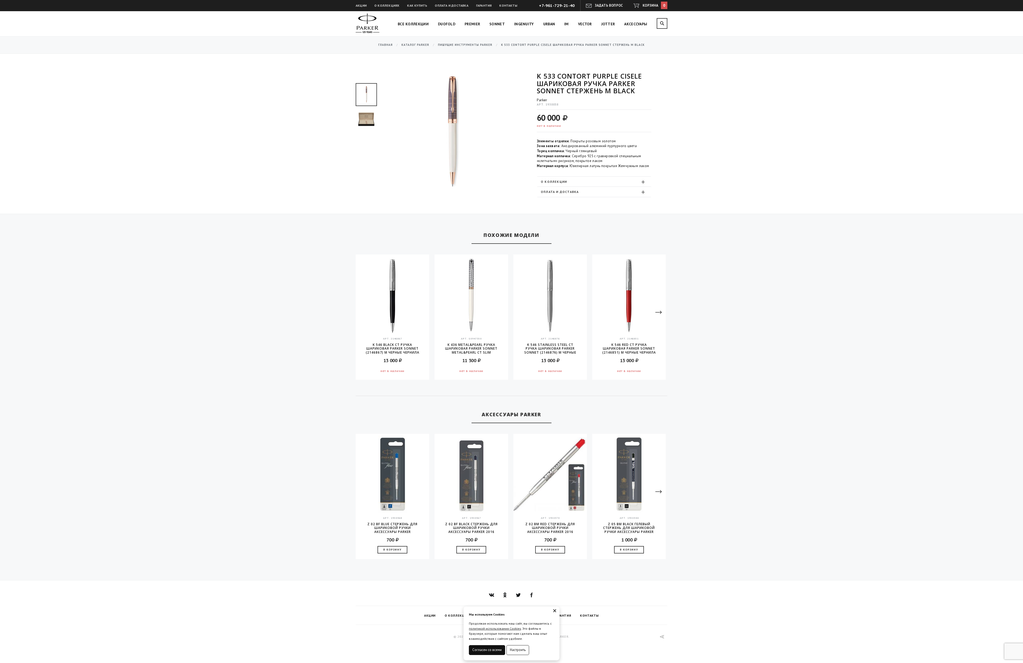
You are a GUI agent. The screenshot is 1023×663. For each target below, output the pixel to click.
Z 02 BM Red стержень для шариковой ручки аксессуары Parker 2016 (550, 527)
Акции (361, 5)
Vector (585, 24)
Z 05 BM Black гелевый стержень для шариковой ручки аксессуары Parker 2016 (629, 527)
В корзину (392, 549)
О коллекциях (386, 5)
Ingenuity (524, 24)
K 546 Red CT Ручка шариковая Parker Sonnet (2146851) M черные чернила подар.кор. (629, 348)
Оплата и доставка (451, 5)
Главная (385, 45)
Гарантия (484, 5)
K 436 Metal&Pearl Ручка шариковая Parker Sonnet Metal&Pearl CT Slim (471, 348)
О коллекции (554, 182)
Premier (472, 24)
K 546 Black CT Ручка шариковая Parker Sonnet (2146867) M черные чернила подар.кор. (392, 348)
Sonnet (497, 24)
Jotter (608, 24)
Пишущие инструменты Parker (465, 45)
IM (566, 24)
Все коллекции (413, 24)
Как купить (417, 5)
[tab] (594, 181)
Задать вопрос (609, 5)
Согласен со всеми (487, 650)
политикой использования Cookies (495, 628)
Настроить (518, 650)
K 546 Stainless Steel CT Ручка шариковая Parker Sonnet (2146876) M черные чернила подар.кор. (550, 348)
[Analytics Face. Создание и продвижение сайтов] (662, 637)
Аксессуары (635, 24)
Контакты (508, 5)
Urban (549, 24)
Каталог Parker (415, 45)
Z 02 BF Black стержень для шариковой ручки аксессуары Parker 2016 (471, 527)
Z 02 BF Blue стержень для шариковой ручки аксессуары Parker (392, 527)
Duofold (446, 24)
